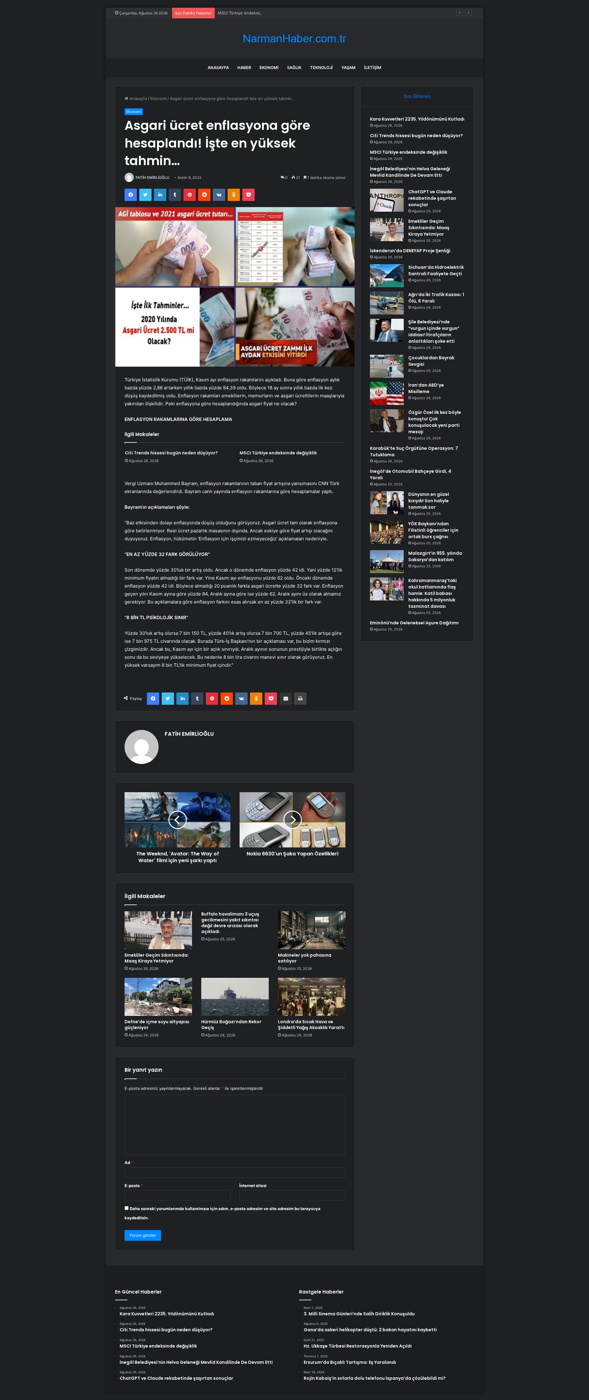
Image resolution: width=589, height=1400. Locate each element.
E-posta (134, 1185)
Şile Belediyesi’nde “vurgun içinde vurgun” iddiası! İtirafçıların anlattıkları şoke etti (434, 331)
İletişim (372, 67)
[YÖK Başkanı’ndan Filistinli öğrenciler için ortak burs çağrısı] (387, 532)
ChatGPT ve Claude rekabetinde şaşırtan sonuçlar (432, 198)
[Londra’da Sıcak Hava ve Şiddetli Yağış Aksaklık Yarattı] (311, 997)
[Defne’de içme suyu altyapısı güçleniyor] (158, 997)
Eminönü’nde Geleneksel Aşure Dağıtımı (414, 623)
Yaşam (348, 67)
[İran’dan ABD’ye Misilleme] (387, 393)
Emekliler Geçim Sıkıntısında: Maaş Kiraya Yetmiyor (157, 958)
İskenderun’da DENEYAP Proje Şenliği (410, 251)
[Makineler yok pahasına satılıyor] (311, 930)
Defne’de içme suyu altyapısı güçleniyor (157, 1025)
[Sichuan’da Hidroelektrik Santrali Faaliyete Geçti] (387, 275)
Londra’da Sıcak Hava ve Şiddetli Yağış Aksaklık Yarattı (311, 1025)
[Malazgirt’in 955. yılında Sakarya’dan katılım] (387, 561)
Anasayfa (218, 67)
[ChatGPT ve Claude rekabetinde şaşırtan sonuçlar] (387, 200)
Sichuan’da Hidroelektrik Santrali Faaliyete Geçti (436, 270)
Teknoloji (321, 67)
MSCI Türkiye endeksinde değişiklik (251, 12)
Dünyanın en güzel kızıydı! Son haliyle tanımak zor (428, 500)
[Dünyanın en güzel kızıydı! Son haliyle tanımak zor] (387, 502)
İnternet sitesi (253, 1185)
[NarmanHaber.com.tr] (294, 38)
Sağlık (294, 67)
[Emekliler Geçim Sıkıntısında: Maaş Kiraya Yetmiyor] (158, 930)
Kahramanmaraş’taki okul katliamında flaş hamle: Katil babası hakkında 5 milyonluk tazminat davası (432, 593)
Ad (129, 1162)
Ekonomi (269, 67)
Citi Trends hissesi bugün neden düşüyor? (171, 453)
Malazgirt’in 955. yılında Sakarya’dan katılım (435, 556)
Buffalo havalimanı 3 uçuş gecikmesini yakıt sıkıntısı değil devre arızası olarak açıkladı (230, 923)
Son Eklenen (417, 96)
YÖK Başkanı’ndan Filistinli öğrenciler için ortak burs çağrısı (433, 530)
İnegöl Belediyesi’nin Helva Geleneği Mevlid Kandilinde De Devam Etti (410, 172)
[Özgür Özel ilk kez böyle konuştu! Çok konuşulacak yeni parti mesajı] (387, 420)
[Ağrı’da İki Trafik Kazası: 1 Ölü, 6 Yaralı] (387, 302)
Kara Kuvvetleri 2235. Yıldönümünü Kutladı (417, 119)
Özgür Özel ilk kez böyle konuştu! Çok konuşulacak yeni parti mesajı (434, 422)
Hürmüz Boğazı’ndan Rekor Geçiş (231, 1025)
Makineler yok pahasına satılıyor (304, 958)
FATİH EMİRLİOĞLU (152, 177)
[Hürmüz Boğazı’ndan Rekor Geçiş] (235, 997)
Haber (244, 67)
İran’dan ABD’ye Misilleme (426, 388)
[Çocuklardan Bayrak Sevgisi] (387, 366)
